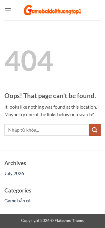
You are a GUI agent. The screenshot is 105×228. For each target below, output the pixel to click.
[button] (7, 10)
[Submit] (95, 129)
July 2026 (14, 173)
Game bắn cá (17, 200)
